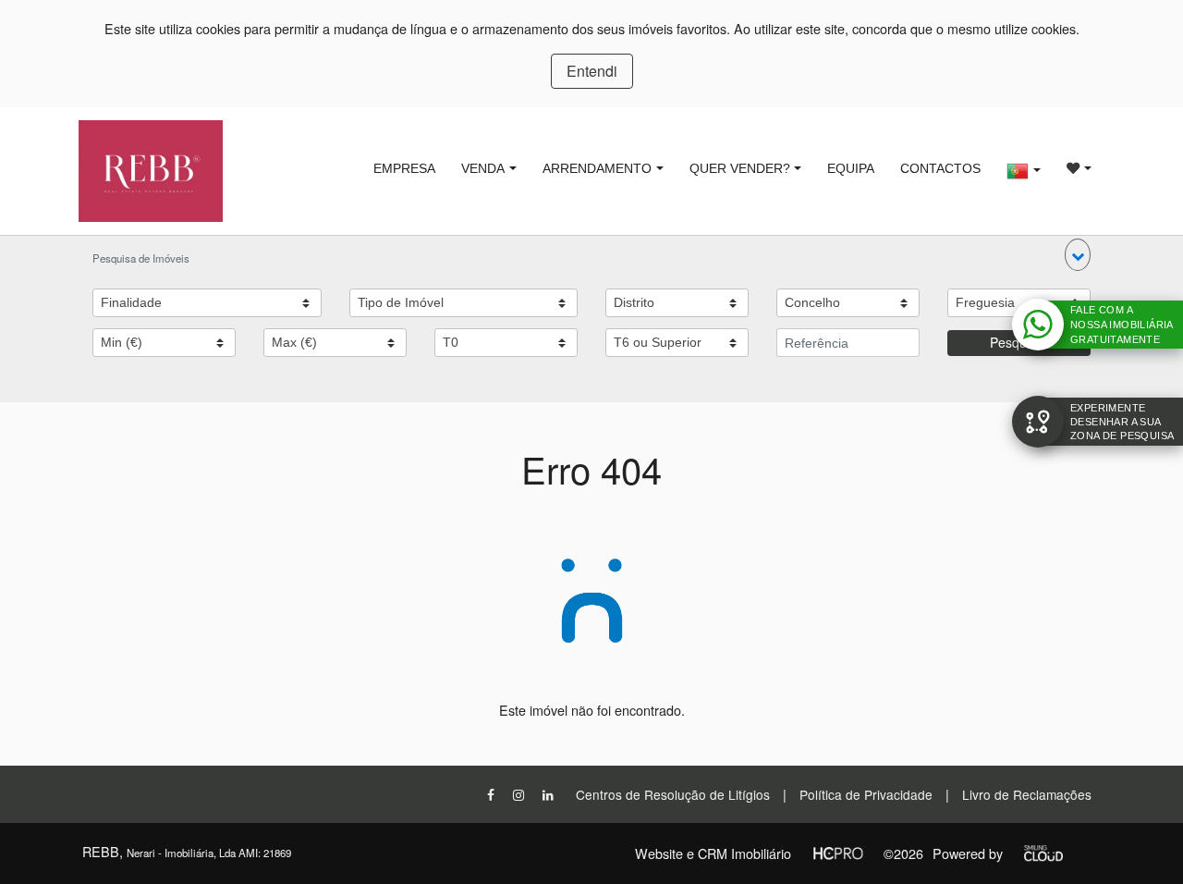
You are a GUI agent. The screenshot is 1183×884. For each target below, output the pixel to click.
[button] (1078, 255)
